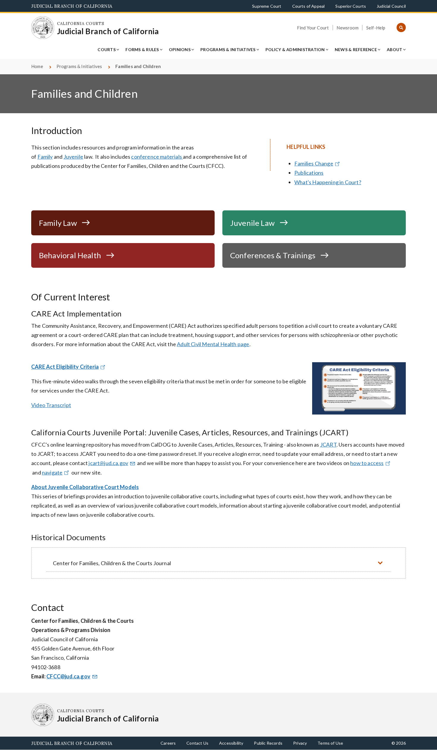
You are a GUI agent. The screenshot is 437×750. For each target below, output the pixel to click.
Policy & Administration (295, 49)
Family (45, 156)
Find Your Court (313, 27)
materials (171, 156)
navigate (52, 472)
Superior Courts (350, 6)
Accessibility (231, 743)
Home (37, 66)
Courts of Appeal (308, 6)
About (394, 49)
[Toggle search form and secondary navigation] (401, 27)
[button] (218, 563)
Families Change (313, 163)
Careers (168, 743)
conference (145, 156)
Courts (107, 49)
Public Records (268, 743)
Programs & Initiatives (228, 49)
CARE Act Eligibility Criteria (65, 366)
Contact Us (197, 743)
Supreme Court (266, 6)
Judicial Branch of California (71, 6)
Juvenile (73, 156)
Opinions (180, 49)
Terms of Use (330, 743)
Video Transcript (51, 405)
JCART (328, 444)
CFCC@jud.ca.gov (68, 676)
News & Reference (356, 49)
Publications (308, 172)
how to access (366, 463)
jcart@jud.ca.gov (108, 463)
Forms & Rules (142, 49)
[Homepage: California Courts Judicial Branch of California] (42, 27)
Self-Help (376, 27)
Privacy (300, 743)
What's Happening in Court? (327, 182)
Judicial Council (391, 6)
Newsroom (347, 27)
